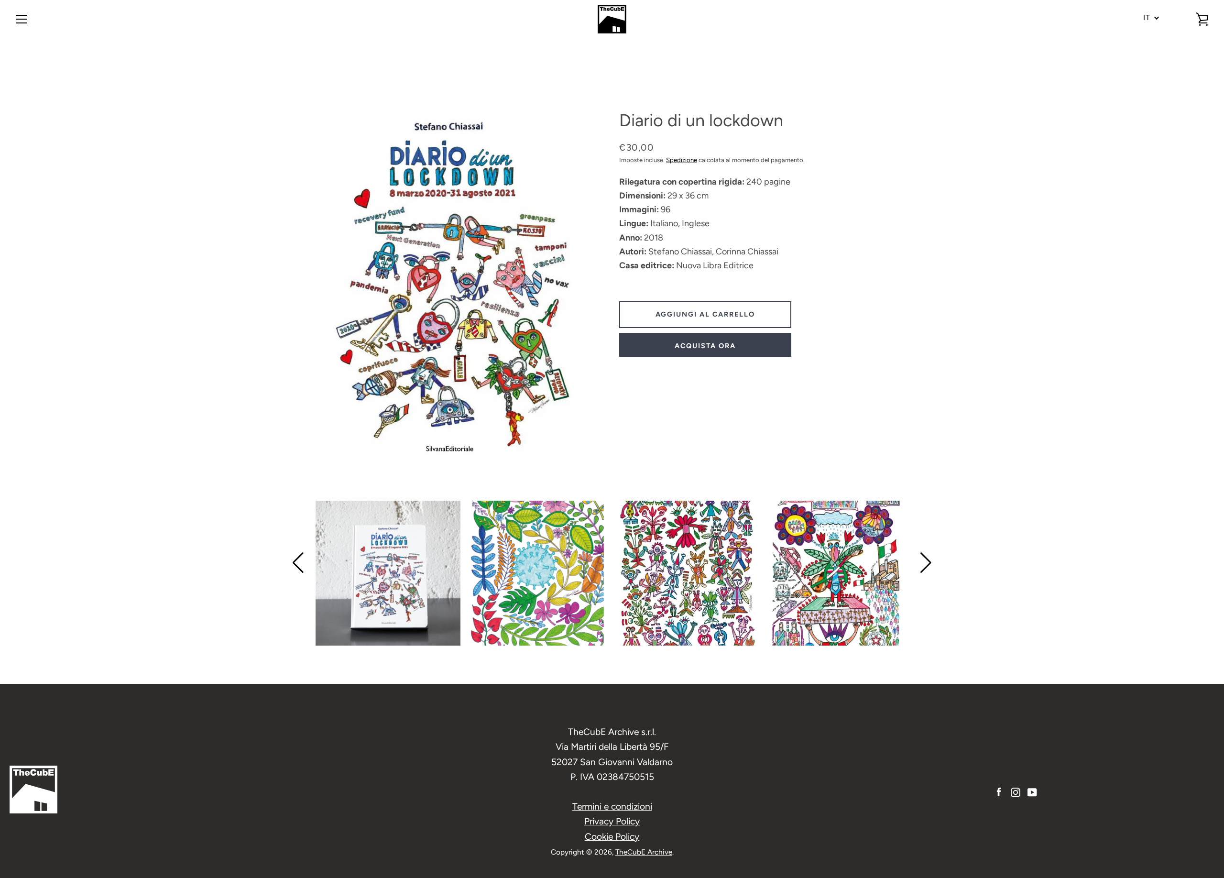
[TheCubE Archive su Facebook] (999, 791)
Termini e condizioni (612, 806)
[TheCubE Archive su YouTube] (1032, 791)
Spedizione (681, 160)
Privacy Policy (612, 821)
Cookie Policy (612, 836)
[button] (298, 562)
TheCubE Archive (643, 851)
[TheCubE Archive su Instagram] (1015, 791)
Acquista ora (705, 345)
